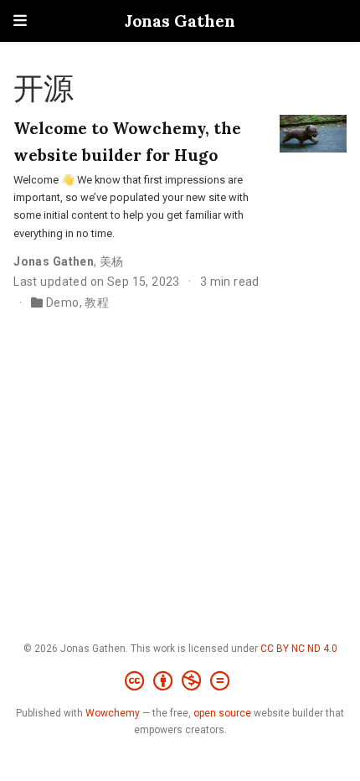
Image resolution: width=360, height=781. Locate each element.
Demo (63, 302)
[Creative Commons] (180, 681)
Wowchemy (112, 713)
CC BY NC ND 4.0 (298, 648)
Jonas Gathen (180, 20)
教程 (97, 302)
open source (222, 713)
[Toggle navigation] (20, 20)
